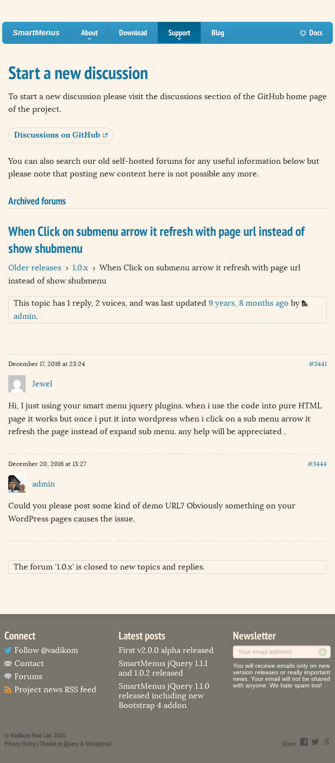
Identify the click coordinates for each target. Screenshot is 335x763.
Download (133, 33)
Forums (28, 676)
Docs (315, 33)
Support (179, 35)
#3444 (317, 464)
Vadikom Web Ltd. (31, 735)
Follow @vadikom (46, 650)
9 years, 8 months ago (249, 303)
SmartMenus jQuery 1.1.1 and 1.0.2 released (163, 668)
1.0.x (80, 268)
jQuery (71, 743)
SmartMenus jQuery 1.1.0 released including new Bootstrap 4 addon (164, 695)
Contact (29, 663)
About (89, 35)
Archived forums (37, 200)
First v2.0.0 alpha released (166, 650)
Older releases (34, 268)
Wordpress (97, 743)
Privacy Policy (20, 743)
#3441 (318, 364)
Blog (218, 33)
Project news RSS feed (55, 689)
